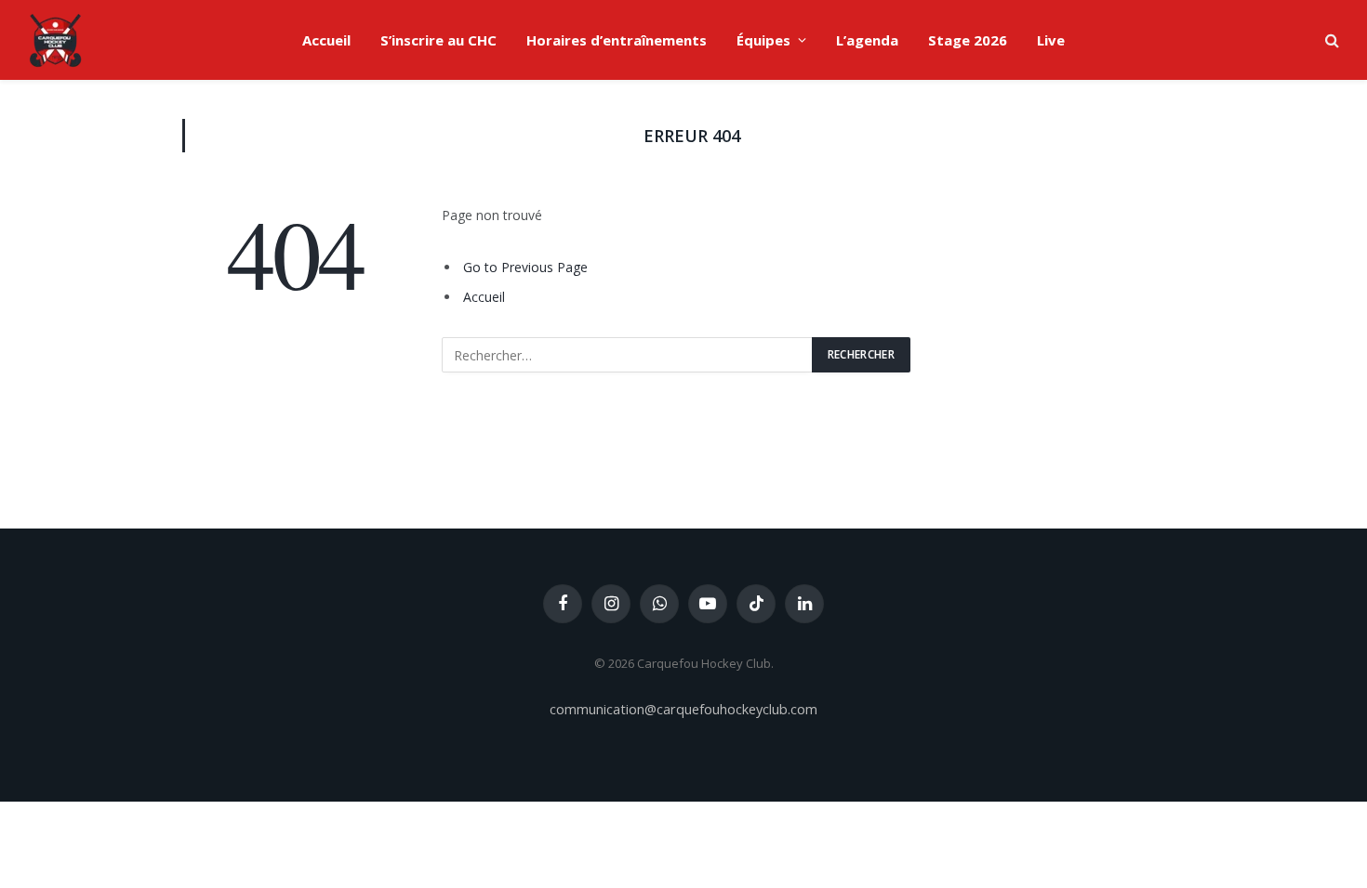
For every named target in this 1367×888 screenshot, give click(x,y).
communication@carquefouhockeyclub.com (683, 708)
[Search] (1330, 40)
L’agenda (867, 40)
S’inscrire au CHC (438, 40)
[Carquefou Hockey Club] (56, 40)
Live (1051, 40)
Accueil (326, 40)
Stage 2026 (967, 40)
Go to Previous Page (525, 267)
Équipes (763, 40)
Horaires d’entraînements (616, 40)
